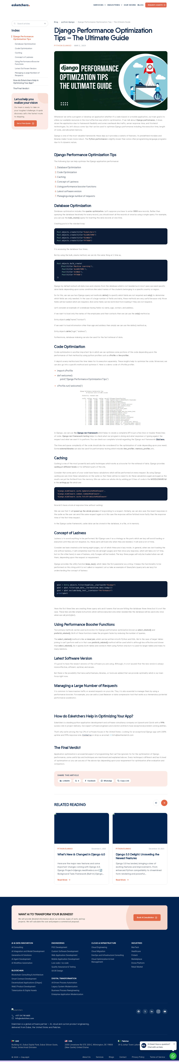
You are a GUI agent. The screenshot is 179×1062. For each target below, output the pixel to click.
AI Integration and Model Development (28, 951)
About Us (86, 1057)
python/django (68, 22)
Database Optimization (25, 44)
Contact (122, 1057)
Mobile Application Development (65, 959)
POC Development (59, 947)
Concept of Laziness (24, 57)
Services (98, 5)
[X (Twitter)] (145, 1011)
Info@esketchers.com (24, 1018)
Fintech (134, 955)
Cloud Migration (98, 951)
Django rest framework (87, 433)
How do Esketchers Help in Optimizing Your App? (26, 81)
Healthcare (136, 951)
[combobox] (30, 23)
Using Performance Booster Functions (27, 62)
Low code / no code (60, 963)
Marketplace (136, 959)
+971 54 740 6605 (22, 1016)
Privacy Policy (138, 1057)
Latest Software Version (25, 68)
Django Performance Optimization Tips (23, 37)
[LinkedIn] (151, 1011)
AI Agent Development (21, 959)
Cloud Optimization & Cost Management (102, 960)
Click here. (160, 439)
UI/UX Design (57, 971)
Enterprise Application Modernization (67, 994)
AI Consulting (17, 947)
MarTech (135, 947)
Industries (113, 5)
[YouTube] (164, 1011)
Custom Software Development (65, 951)
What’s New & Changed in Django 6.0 (81, 854)
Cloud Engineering (99, 947)
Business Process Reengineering (65, 990)
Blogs (111, 1057)
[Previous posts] (156, 803)
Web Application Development (64, 955)
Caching (18, 53)
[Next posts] (164, 803)
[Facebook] (138, 1011)
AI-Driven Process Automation (64, 982)
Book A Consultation (145, 917)
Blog (141, 5)
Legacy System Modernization (65, 986)
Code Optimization (23, 48)
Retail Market (137, 967)
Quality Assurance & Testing (64, 967)
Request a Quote (155, 5)
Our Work (130, 5)
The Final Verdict (21, 88)
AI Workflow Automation (22, 963)
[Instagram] (158, 1011)
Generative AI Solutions (22, 955)
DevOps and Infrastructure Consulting (107, 955)
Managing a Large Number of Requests (27, 74)
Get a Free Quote (24, 123)
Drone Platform (138, 963)
